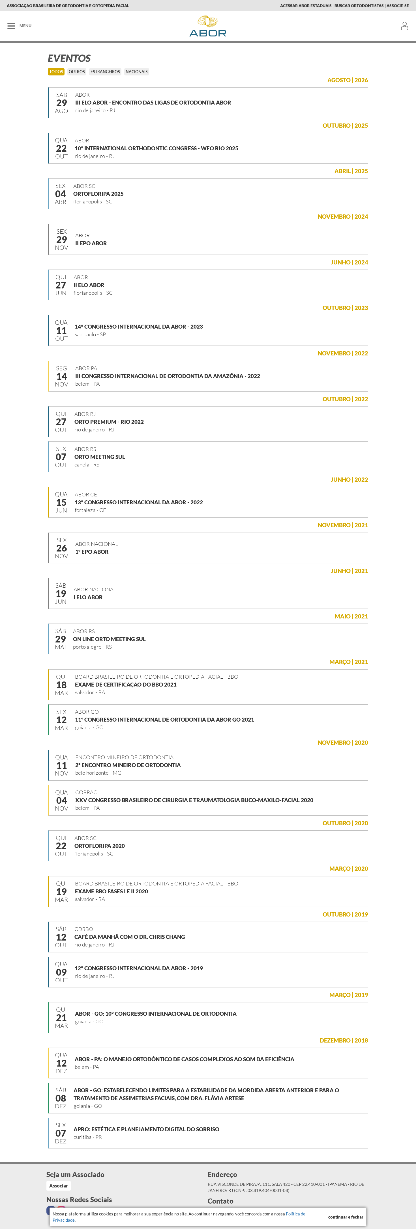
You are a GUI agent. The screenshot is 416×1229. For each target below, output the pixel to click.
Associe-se (398, 5)
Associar (58, 1186)
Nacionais (137, 71)
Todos (56, 71)
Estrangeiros (105, 71)
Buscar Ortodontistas (359, 5)
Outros (77, 71)
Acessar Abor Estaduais (306, 5)
